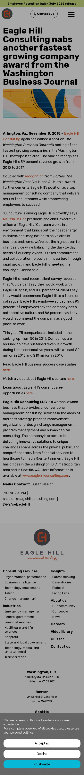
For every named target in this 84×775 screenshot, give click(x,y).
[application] (42, 744)
